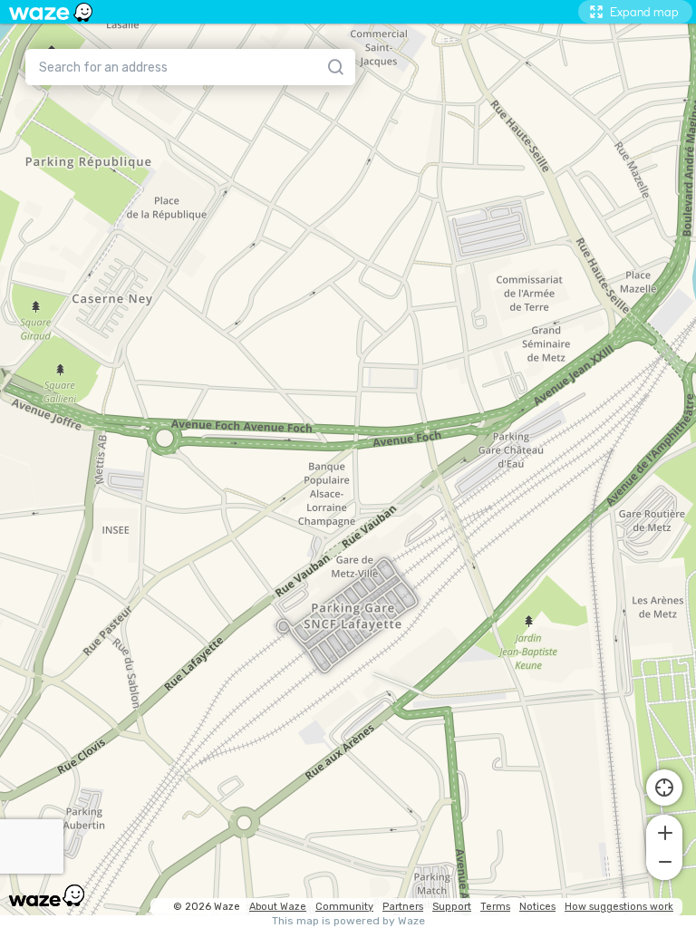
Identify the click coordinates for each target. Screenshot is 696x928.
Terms (495, 907)
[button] (664, 831)
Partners (402, 907)
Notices (537, 907)
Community (344, 907)
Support (451, 907)
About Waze (277, 907)
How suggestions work (619, 907)
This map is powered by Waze (348, 921)
